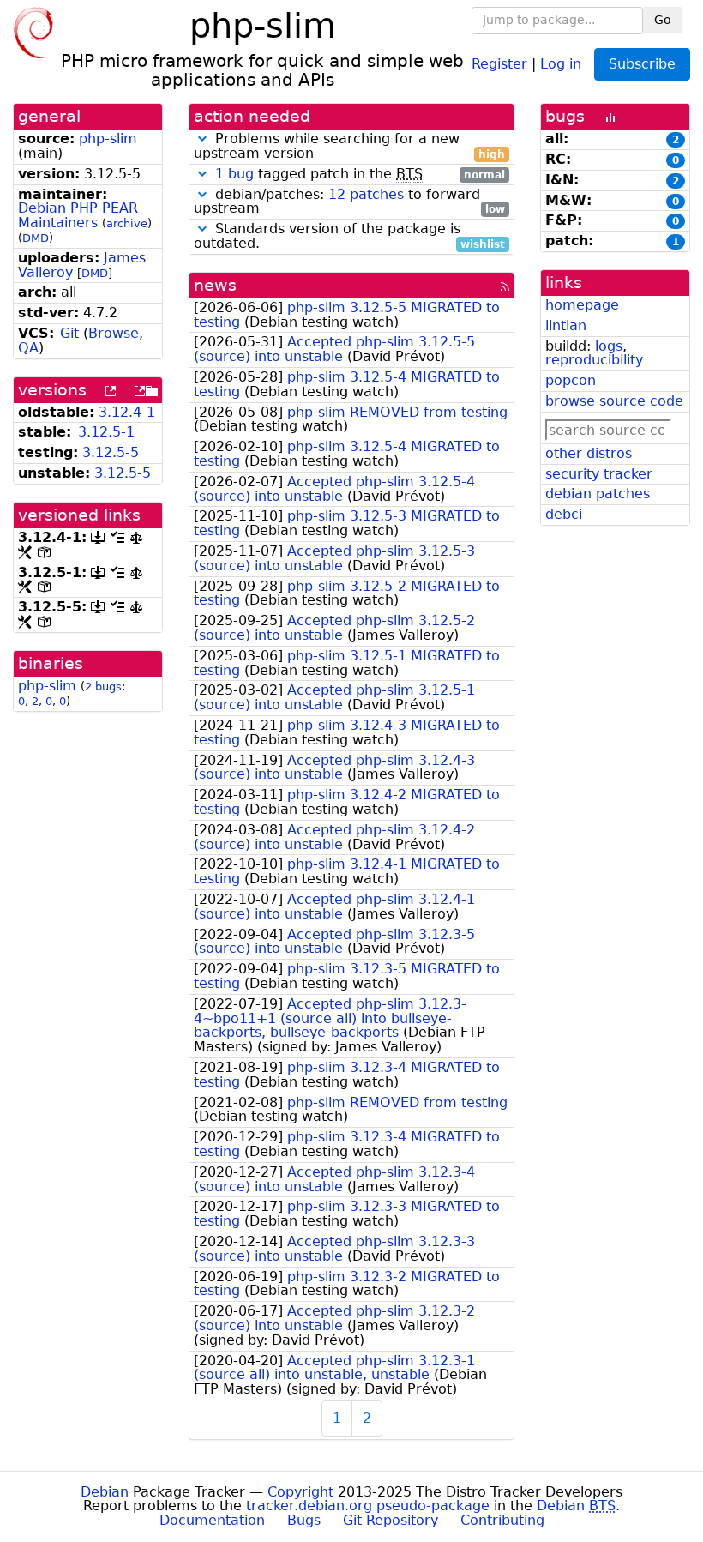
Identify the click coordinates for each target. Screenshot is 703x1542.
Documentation (212, 1520)
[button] (202, 138)
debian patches (597, 493)
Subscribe (642, 64)
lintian (565, 325)
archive (126, 223)
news (215, 285)
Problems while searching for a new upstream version (349, 146)
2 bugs (103, 686)
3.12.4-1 (127, 412)
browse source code (614, 401)
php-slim (108, 138)
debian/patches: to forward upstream (349, 202)
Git (69, 333)
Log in (560, 63)
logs (608, 346)
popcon (570, 380)
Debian (105, 1492)
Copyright (300, 1492)
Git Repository (390, 1520)
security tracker (598, 474)
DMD (35, 238)
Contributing (502, 1520)
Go (662, 20)
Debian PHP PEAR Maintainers (78, 215)
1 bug (234, 174)
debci (563, 514)
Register (499, 63)
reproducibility (594, 360)
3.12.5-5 (110, 452)
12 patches (366, 194)
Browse (113, 333)
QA (28, 348)
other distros (588, 453)
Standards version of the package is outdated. (349, 236)
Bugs (304, 1520)
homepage (582, 305)
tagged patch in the (360, 174)
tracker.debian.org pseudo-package (368, 1505)
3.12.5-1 (106, 432)
